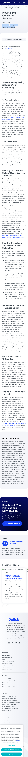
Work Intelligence (6, 667)
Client (8, 48)
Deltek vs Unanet (6, 710)
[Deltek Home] (6, 2)
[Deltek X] (12, 642)
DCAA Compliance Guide (8, 706)
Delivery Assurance (7, 669)
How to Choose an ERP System (10, 700)
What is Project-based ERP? (9, 698)
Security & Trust (6, 722)
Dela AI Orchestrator (7, 657)
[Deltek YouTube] (16, 642)
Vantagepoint (14, 25)
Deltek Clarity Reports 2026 (9, 696)
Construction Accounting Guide (10, 708)
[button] (8, 606)
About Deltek (5, 720)
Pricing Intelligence (7, 663)
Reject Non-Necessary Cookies (11, 749)
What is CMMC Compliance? (9, 704)
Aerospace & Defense (7, 678)
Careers (4, 724)
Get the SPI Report (11, 524)
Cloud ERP (4, 659)
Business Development (9, 27)
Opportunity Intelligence (8, 661)
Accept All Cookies (11, 754)
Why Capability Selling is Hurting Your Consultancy (15, 39)
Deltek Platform (6, 655)
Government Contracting (8, 686)
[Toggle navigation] (24, 2)
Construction (5, 682)
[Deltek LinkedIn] (9, 642)
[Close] (21, 726)
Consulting (6, 25)
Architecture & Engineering (9, 680)
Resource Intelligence (7, 665)
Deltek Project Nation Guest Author (16, 542)
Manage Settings (11, 745)
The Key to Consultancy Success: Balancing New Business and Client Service (13, 576)
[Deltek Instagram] (19, 642)
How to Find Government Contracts (11, 702)
